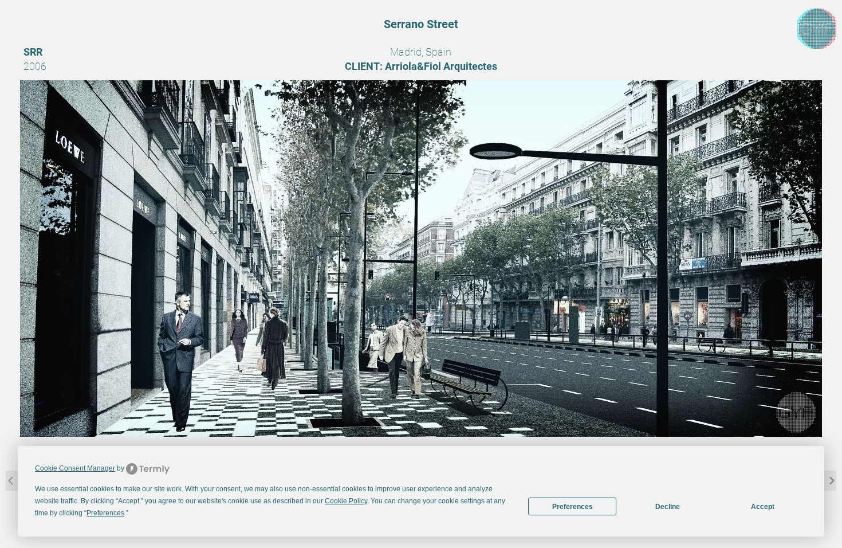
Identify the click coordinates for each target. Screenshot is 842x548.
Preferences (572, 507)
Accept (762, 507)
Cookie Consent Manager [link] (75, 468)
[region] (816, 29)
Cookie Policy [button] (346, 501)
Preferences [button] (105, 513)
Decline (667, 507)
